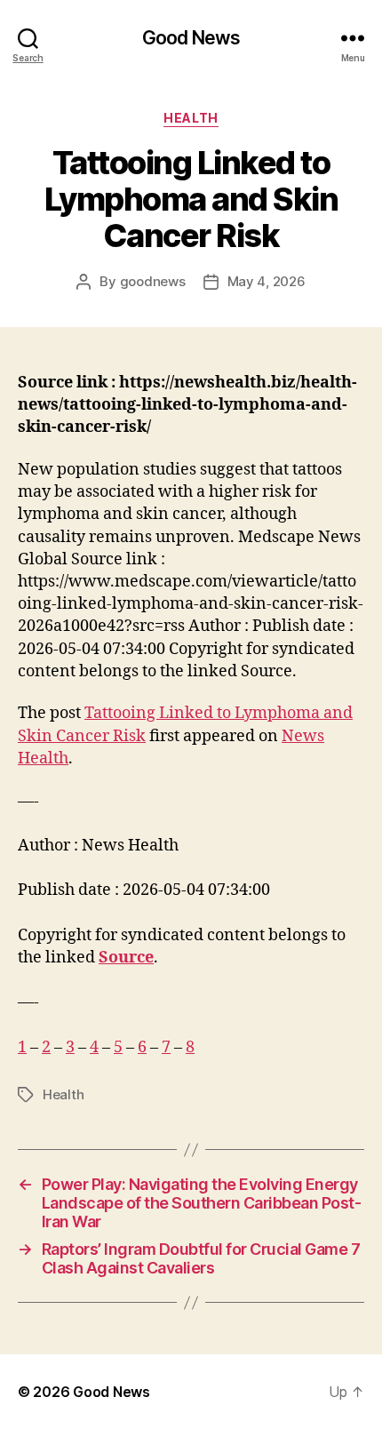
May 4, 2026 (266, 281)
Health (190, 117)
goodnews (153, 281)
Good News (191, 37)
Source (126, 957)
